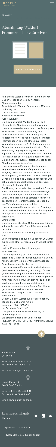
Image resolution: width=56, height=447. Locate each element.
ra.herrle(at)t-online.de (21, 370)
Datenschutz (25, 427)
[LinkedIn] (43, 416)
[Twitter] (36, 416)
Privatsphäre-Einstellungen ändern (22, 434)
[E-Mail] (50, 416)
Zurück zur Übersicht (28, 69)
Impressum (9, 427)
